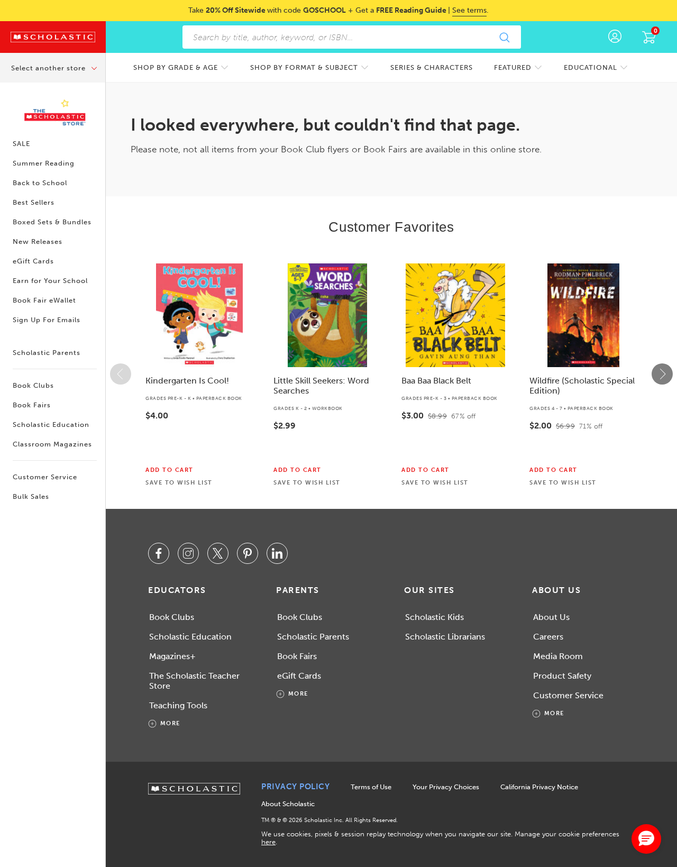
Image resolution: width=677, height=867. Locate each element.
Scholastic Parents (46, 353)
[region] (391, 374)
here (268, 842)
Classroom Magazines (52, 444)
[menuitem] (181, 67)
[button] (120, 374)
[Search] (504, 37)
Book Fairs (32, 405)
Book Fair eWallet (44, 300)
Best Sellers (33, 202)
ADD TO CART (169, 470)
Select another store (49, 68)
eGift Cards (33, 261)
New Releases (37, 241)
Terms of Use (371, 787)
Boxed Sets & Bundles (52, 222)
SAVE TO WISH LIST (179, 483)
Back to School (40, 183)
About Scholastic (288, 804)
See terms (469, 10)
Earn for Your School (50, 281)
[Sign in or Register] (615, 37)
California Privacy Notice (539, 787)
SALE (21, 144)
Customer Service (45, 477)
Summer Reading (44, 163)
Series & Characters (431, 67)
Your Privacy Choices (446, 787)
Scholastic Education (51, 424)
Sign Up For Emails (46, 320)
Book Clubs (33, 385)
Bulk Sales (31, 496)
